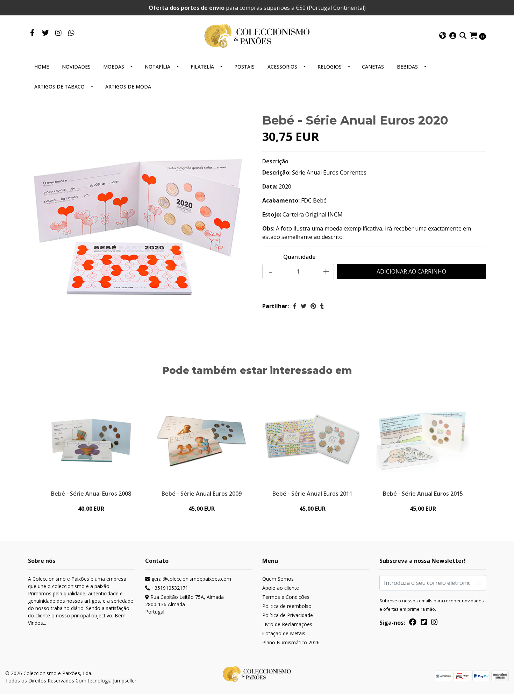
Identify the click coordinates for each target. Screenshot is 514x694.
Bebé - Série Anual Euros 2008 (91, 493)
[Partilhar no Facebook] (295, 306)
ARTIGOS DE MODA (128, 86)
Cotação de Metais (283, 633)
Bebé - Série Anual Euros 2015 (423, 493)
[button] (442, 36)
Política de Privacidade (287, 615)
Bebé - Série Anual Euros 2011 (312, 493)
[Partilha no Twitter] (303, 306)
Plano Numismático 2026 (291, 642)
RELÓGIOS (329, 66)
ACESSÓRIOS (282, 66)
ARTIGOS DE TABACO (59, 86)
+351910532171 (169, 588)
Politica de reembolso (287, 606)
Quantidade (299, 257)
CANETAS (373, 66)
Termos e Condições (285, 597)
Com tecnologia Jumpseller (106, 680)
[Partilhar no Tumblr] (322, 306)
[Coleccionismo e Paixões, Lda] (257, 35)
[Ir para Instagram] (58, 33)
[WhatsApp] (71, 33)
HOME (41, 66)
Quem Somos (278, 578)
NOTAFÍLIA (157, 66)
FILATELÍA (202, 66)
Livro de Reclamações (287, 624)
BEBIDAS (407, 66)
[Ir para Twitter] (45, 33)
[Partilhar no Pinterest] (313, 306)
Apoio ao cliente (280, 588)
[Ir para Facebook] (32, 33)
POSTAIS (244, 66)
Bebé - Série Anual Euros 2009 (202, 493)
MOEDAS (113, 66)
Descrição (275, 161)
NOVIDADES (76, 66)
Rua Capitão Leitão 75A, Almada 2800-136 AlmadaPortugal (184, 604)
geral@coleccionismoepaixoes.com (190, 578)
